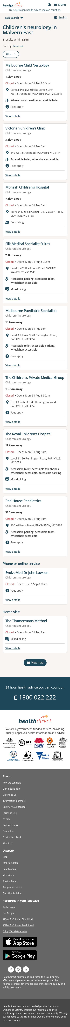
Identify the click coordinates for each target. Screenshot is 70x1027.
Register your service (14, 806)
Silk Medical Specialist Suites (27, 243)
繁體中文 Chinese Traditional (18, 925)
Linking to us (9, 794)
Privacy (6, 818)
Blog (5, 856)
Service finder (10, 881)
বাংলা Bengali (9, 913)
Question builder (12, 893)
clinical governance (22, 983)
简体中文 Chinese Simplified (18, 919)
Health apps (9, 869)
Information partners (14, 800)
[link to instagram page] (18, 969)
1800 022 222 (36, 697)
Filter (12, 55)
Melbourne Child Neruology (27, 65)
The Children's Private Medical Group (34, 377)
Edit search (12, 17)
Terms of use (10, 812)
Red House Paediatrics (23, 500)
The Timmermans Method (26, 620)
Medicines (8, 875)
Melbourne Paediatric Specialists (31, 310)
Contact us (8, 831)
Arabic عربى (9, 907)
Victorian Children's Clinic (25, 128)
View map (39, 663)
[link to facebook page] (11, 969)
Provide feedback (12, 837)
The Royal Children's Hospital (28, 433)
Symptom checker (12, 887)
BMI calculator (10, 862)
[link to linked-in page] (26, 969)
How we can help (12, 782)
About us (7, 843)
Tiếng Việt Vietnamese (15, 931)
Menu (62, 5)
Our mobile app (11, 788)
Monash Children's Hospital (27, 187)
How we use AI (10, 825)
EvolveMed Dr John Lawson (26, 572)
